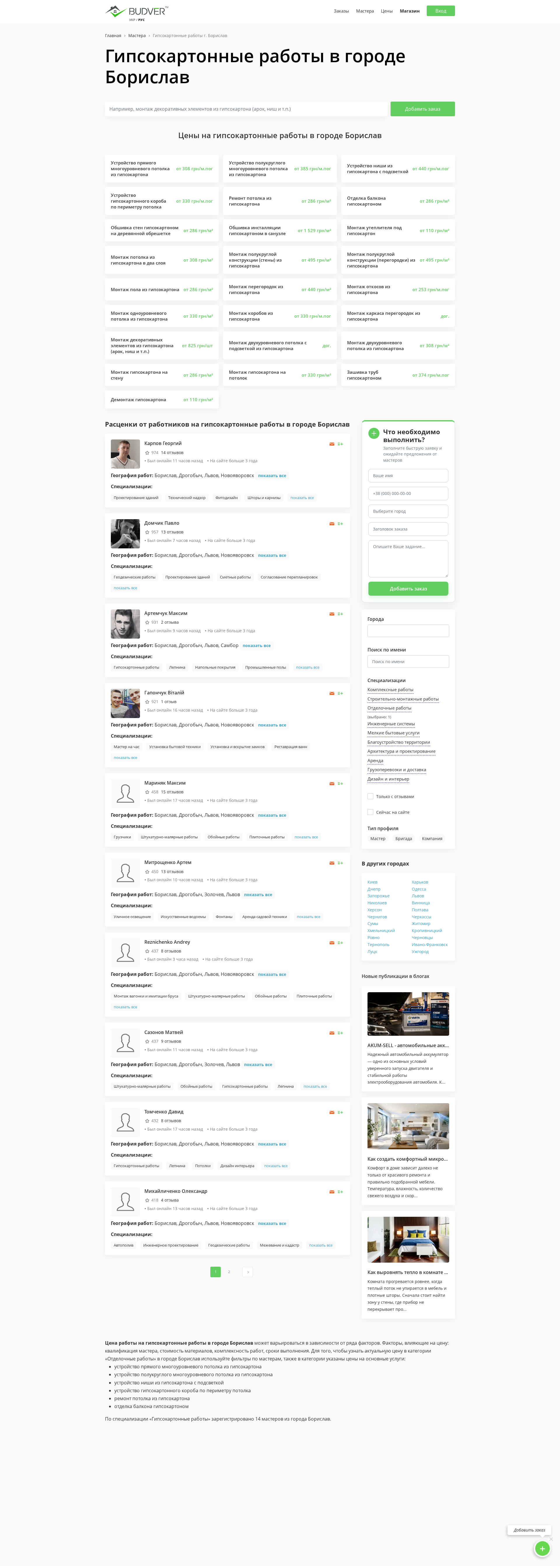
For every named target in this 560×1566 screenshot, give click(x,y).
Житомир (421, 923)
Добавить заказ (422, 109)
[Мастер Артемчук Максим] (125, 623)
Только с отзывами (395, 796)
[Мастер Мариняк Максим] (125, 793)
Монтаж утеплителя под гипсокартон (374, 230)
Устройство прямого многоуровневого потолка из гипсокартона (140, 168)
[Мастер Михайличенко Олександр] (125, 1201)
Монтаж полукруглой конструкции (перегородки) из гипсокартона (381, 260)
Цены (387, 11)
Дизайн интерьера (237, 1165)
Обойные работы (223, 837)
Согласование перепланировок (289, 577)
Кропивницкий (427, 930)
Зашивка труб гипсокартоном (364, 375)
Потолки (203, 1165)
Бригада (404, 838)
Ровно (373, 937)
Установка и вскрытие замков (238, 746)
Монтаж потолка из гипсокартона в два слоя (138, 260)
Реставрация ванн (290, 746)
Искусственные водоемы (183, 916)
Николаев (377, 902)
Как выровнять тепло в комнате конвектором (422, 1272)
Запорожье (379, 895)
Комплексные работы (391, 689)
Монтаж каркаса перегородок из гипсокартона (383, 316)
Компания (432, 838)
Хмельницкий (381, 930)
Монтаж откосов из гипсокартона (368, 289)
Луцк (372, 951)
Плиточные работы (267, 837)
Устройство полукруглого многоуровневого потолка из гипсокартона (258, 168)
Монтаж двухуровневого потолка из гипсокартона (375, 345)
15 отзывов (172, 792)
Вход (440, 11)
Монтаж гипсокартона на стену (139, 375)
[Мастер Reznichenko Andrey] (125, 952)
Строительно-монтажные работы (403, 699)
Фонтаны (224, 916)
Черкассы (421, 917)
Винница (421, 902)
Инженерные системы (391, 723)
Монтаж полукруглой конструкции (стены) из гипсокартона (255, 260)
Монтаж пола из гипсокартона (145, 289)
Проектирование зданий (136, 497)
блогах (421, 976)
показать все (272, 475)
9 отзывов (171, 1041)
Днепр (374, 889)
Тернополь (378, 944)
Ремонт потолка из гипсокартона (250, 201)
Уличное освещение (132, 916)
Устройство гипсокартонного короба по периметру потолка (138, 201)
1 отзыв (168, 701)
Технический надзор (187, 497)
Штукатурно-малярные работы (169, 837)
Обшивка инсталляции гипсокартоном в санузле (257, 230)
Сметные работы (235, 577)
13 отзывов (172, 532)
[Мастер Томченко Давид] (125, 1122)
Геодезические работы (134, 577)
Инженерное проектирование (170, 1245)
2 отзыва (170, 622)
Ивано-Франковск (430, 944)
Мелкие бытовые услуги (394, 733)
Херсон (375, 910)
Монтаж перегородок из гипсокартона (256, 289)
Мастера (365, 11)
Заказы (341, 11)
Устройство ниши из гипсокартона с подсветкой (377, 168)
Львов (418, 895)
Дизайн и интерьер (388, 779)
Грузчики (122, 837)
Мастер (378, 838)
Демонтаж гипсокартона (138, 399)
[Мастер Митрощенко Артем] (125, 872)
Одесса (419, 889)
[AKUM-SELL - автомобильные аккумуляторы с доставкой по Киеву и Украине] (408, 1014)
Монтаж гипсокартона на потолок (257, 375)
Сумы (373, 923)
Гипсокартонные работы (136, 667)
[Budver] (138, 10)
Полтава (420, 910)
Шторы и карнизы (264, 497)
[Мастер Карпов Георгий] (125, 453)
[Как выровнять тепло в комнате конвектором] (408, 1240)
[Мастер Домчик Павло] (125, 533)
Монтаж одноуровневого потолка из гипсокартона (139, 316)
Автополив (123, 1245)
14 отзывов (172, 452)
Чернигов (377, 917)
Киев (372, 882)
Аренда (375, 760)
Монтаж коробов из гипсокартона (251, 316)
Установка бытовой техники (175, 746)
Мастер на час (126, 746)
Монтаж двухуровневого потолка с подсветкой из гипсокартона (268, 345)
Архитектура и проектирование (401, 751)
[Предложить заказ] (340, 444)
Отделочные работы (390, 708)
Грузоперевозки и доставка (397, 769)
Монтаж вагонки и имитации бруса (146, 996)
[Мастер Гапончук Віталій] (125, 703)
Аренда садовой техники (264, 916)
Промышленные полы (265, 667)
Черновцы (422, 937)
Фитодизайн (227, 497)
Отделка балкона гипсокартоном (366, 201)
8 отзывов (171, 951)
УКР (132, 20)
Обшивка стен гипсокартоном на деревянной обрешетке (144, 230)
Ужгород (420, 951)
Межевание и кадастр (279, 1245)
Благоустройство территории (399, 742)
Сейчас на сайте (393, 812)
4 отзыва (170, 1200)
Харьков (420, 882)
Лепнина (177, 667)
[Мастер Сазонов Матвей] (125, 1042)
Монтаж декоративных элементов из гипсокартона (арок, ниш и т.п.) (142, 345)
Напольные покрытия (215, 667)
